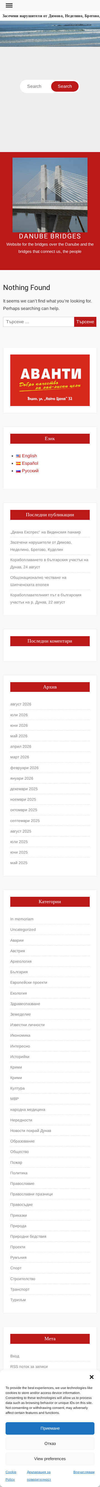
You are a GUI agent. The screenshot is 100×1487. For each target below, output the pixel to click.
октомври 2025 (23, 810)
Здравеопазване (25, 1003)
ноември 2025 (23, 799)
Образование (22, 1141)
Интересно (20, 1046)
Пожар (16, 1162)
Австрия (17, 951)
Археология (21, 961)
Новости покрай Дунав (30, 1130)
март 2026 (19, 757)
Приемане (50, 1428)
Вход (14, 1356)
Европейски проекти (28, 982)
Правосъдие (21, 1204)
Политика (19, 1173)
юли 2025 (19, 841)
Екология (18, 993)
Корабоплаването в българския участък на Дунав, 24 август (49, 563)
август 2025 (20, 831)
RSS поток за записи (29, 1366)
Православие (22, 1183)
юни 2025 (19, 852)
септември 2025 (25, 820)
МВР (14, 1098)
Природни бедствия (28, 1236)
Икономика (20, 1035)
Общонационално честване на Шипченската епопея (38, 581)
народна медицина (27, 1109)
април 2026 (20, 746)
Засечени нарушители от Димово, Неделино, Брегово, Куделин (41, 546)
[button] (91, 1377)
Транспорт (19, 1289)
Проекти (17, 1247)
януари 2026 (21, 778)
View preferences (50, 1458)
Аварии (17, 940)
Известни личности (27, 1025)
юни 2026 (19, 725)
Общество (19, 1151)
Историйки (19, 1056)
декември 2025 (24, 789)
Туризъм (18, 1300)
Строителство (22, 1279)
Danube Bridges (50, 236)
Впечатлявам (83, 1472)
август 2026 (20, 704)
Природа (18, 1226)
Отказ (50, 1443)
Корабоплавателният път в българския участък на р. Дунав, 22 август (45, 598)
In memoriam (22, 919)
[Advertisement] (50, 99)
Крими (16, 1067)
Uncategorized (23, 929)
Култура (17, 1088)
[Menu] (8, 5)
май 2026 (19, 736)
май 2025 (19, 863)
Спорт (15, 1268)
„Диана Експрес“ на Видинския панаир (45, 532)
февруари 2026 (24, 768)
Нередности (21, 1120)
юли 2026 (19, 715)
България (19, 972)
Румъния (18, 1257)
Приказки (18, 1215)
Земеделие (20, 1014)
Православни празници (31, 1194)
